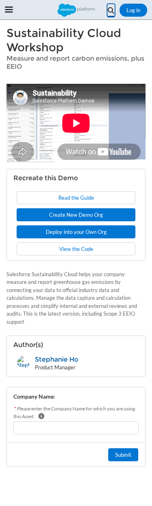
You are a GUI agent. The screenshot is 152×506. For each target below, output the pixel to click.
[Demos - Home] (76, 10)
